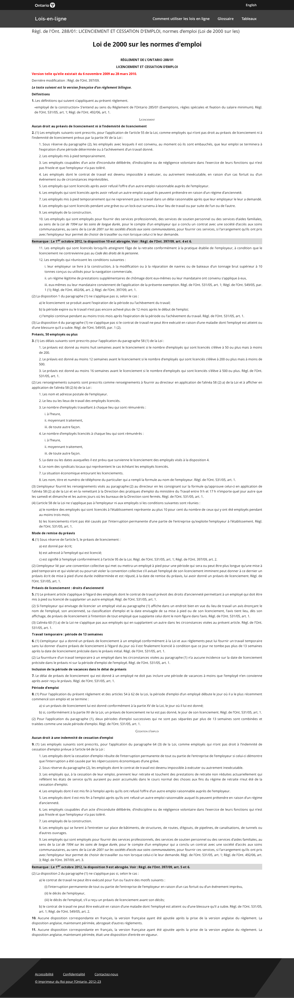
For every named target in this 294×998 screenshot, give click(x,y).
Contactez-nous (106, 974)
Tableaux (249, 18)
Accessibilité (44, 974)
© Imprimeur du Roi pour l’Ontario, (68, 981)
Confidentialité (74, 974)
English (251, 5)
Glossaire (226, 18)
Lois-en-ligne (51, 19)
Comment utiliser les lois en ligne (181, 18)
